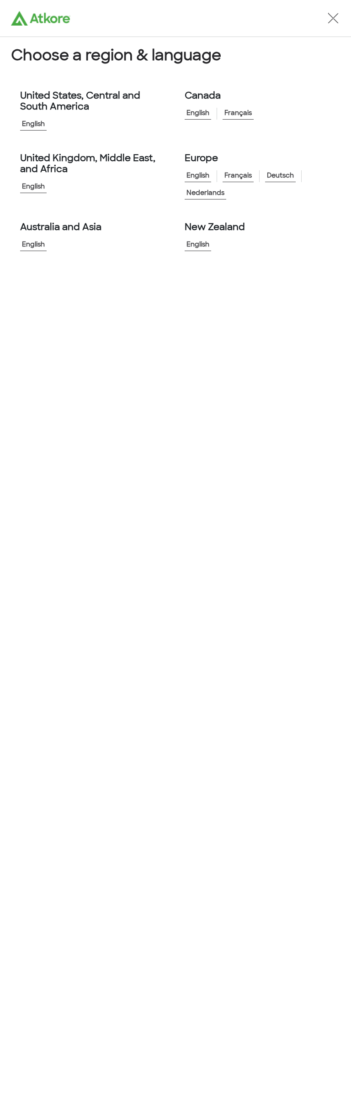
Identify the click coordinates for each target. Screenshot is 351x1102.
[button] (333, 18)
